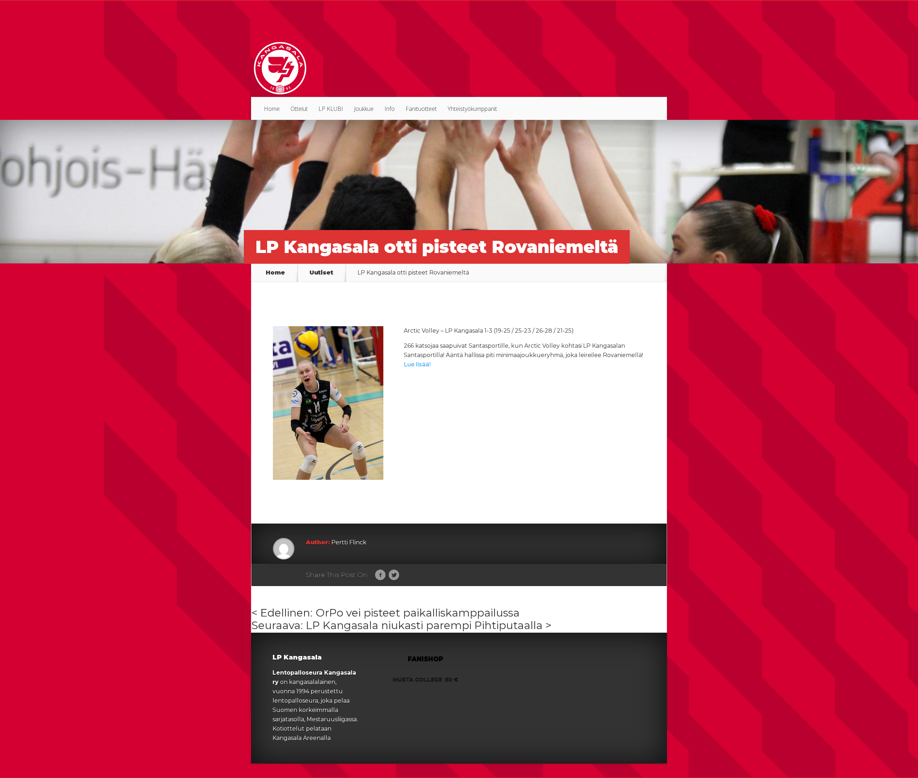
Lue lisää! (417, 364)
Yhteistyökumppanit (472, 109)
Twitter (393, 575)
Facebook (380, 575)
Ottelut (299, 109)
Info (389, 109)
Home (272, 109)
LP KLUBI (330, 109)
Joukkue (364, 109)
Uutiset (321, 273)
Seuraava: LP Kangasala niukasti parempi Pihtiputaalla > (401, 625)
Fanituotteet (421, 109)
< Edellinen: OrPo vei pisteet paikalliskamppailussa (385, 612)
